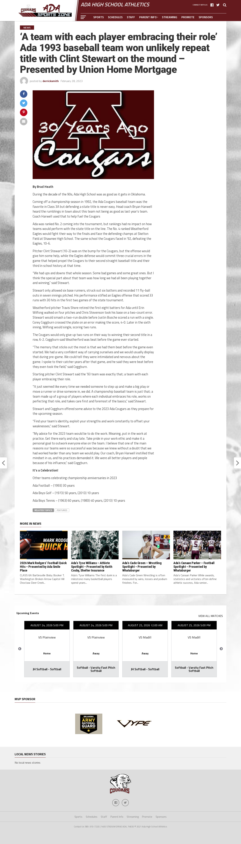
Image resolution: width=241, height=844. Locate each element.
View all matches (210, 615)
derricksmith (51, 81)
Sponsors (206, 17)
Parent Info (148, 17)
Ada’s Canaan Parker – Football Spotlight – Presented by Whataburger (193, 566)
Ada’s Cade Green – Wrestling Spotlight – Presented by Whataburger (141, 566)
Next (221, 649)
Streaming (169, 17)
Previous (20, 649)
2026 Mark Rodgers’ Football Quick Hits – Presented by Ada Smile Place (43, 566)
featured (62, 510)
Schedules (115, 17)
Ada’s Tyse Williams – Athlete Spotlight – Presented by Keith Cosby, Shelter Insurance (91, 566)
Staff (131, 17)
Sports (98, 17)
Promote (187, 17)
